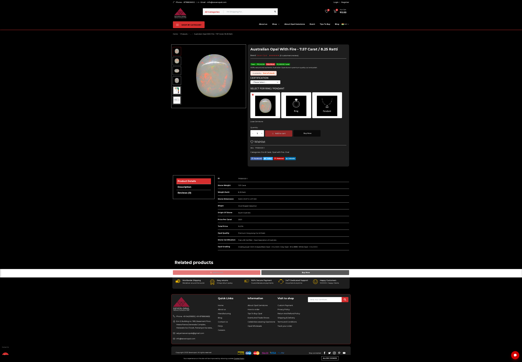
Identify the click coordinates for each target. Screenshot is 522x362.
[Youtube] (344, 352)
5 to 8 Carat (266, 152)
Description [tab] (184, 187)
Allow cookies (330, 358)
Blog (337, 24)
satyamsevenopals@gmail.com (190, 333)
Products (183, 34)
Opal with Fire (278, 152)
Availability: (257, 73)
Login (335, 2)
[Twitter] (329, 352)
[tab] (267, 104)
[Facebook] (324, 352)
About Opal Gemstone (294, 24)
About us (263, 24)
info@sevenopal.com (185, 339)
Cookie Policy (239, 358)
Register (345, 2)
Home (175, 34)
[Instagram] (334, 352)
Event (312, 24)
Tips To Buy (325, 24)
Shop (274, 24)
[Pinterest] (339, 352)
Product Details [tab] (187, 181)
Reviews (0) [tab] (184, 193)
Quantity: (254, 127)
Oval (287, 152)
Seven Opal (262, 55)
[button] (339, 11)
